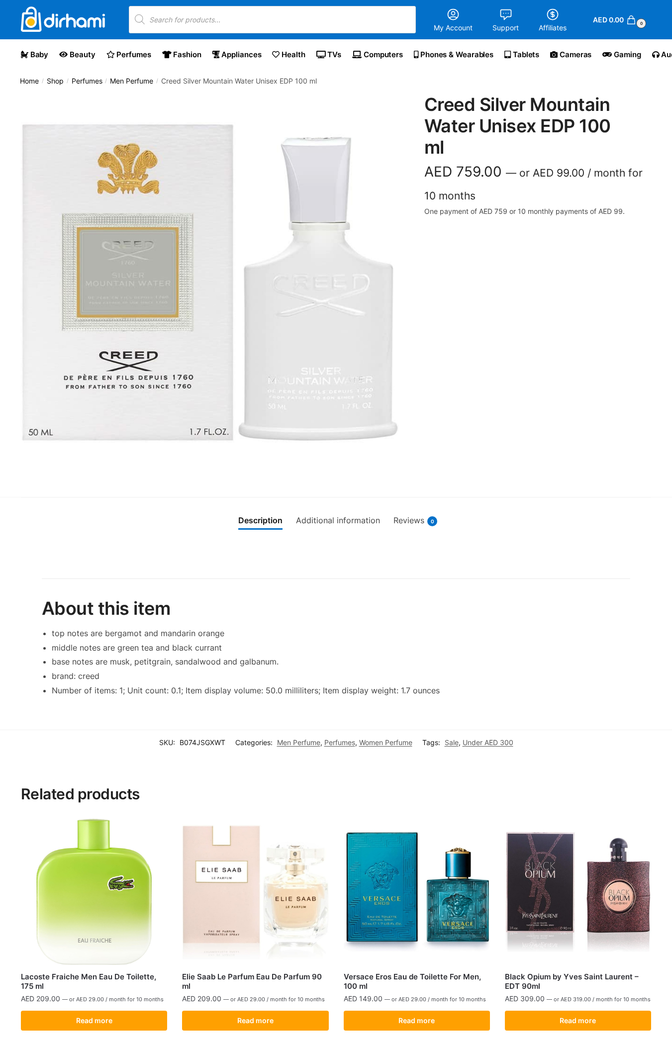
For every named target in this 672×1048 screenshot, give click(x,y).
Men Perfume (131, 81)
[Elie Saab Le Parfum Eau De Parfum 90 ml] (255, 892)
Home (29, 81)
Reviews (413, 520)
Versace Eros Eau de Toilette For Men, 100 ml (412, 981)
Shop (55, 81)
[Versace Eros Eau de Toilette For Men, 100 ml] (417, 892)
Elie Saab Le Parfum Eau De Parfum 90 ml (252, 981)
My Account (453, 27)
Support (505, 27)
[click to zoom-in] (210, 283)
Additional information (338, 520)
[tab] (260, 520)
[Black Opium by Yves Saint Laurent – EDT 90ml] (578, 892)
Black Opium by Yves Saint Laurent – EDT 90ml (572, 981)
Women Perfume (385, 742)
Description (260, 520)
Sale (452, 742)
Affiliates (553, 27)
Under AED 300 (488, 742)
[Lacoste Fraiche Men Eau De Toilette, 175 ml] (94, 892)
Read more (94, 1020)
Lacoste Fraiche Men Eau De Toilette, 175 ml (88, 981)
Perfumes (87, 81)
